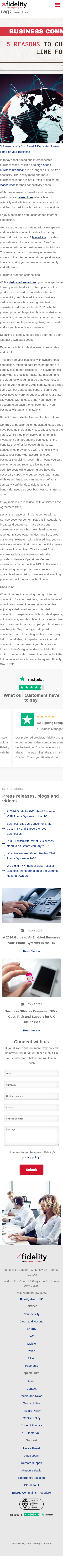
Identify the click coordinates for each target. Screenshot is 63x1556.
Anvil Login (31, 1455)
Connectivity (31, 1314)
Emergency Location (31, 1477)
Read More (30, 951)
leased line (39, 237)
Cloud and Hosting (31, 1321)
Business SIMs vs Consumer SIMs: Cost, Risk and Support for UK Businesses (29, 828)
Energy (31, 1328)
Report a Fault (31, 1470)
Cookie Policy (31, 1418)
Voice (31, 1351)
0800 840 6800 (29, 1053)
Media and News (31, 1396)
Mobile (31, 1343)
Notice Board (31, 1448)
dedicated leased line (22, 282)
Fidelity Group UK (31, 1299)
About (31, 1381)
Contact (31, 1388)
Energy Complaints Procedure (31, 1492)
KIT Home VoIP (31, 1433)
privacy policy (30, 1157)
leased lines (7, 185)
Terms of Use (31, 1403)
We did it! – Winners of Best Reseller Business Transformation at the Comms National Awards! (32, 870)
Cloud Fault (31, 1485)
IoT (31, 1336)
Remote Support (31, 1463)
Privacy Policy (31, 1410)
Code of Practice (31, 1425)
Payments (31, 1365)
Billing (31, 1358)
